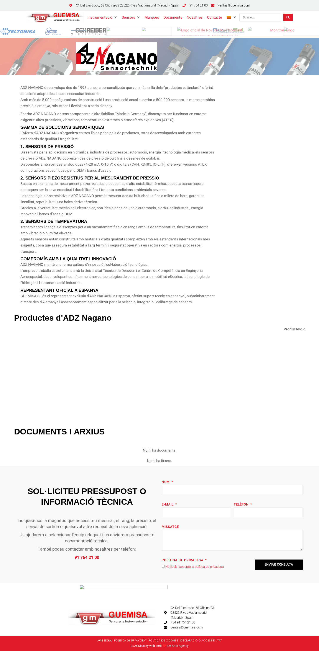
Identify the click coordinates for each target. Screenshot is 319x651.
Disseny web (146, 646)
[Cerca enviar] (288, 17)
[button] (102, 17)
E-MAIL (168, 504)
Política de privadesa (183, 560)
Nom (166, 482)
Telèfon (242, 504)
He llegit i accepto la (194, 567)
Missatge (170, 527)
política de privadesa (209, 567)
